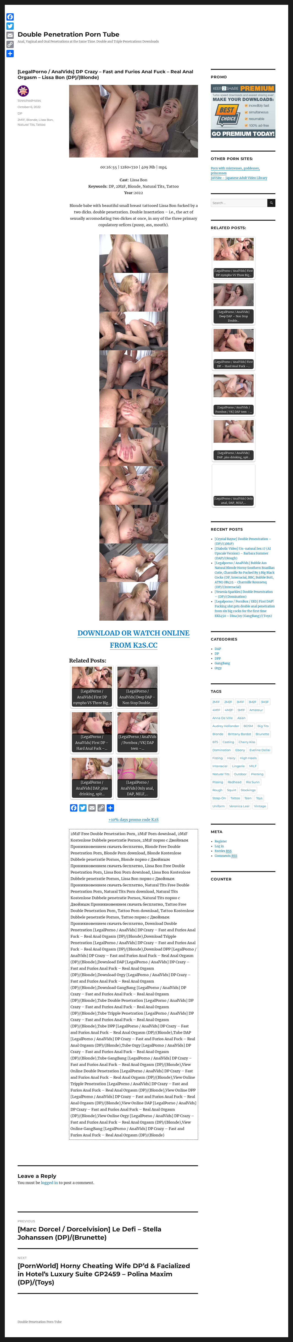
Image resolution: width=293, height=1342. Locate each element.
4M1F (216, 710)
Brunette (262, 734)
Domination (221, 750)
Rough (217, 790)
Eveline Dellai (260, 750)
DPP (218, 658)
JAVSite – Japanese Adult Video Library (239, 178)
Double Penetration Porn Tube (68, 34)
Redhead (234, 782)
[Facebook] (10, 17)
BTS (215, 742)
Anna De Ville (222, 718)
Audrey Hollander (225, 726)
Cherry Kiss (247, 742)
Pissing (217, 782)
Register (221, 841)
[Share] (10, 53)
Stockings (248, 790)
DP (20, 113)
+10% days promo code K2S (134, 819)
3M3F (265, 702)
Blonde (31, 120)
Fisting (217, 758)
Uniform (218, 806)
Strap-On (219, 798)
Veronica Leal (239, 806)
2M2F (228, 702)
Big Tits (263, 726)
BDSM (248, 726)
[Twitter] (10, 26)
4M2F (229, 710)
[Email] (10, 35)
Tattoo (40, 124)
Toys (259, 798)
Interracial (220, 766)
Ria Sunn (253, 782)
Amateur (256, 710)
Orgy (218, 668)
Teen (248, 798)
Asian (241, 718)
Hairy (231, 758)
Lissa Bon (46, 120)
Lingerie (238, 766)
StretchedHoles (29, 100)
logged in (49, 1182)
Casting (228, 742)
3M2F (252, 702)
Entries (223, 851)
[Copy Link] (10, 44)
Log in (219, 846)
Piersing (257, 774)
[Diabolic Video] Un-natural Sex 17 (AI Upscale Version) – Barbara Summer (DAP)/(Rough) (243, 553)
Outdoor (240, 774)
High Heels (248, 758)
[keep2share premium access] (243, 111)
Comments (226, 856)
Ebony (240, 750)
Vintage (260, 806)
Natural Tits (26, 124)
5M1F (241, 710)
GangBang (222, 663)
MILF (253, 766)
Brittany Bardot (239, 734)
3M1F (240, 702)
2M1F (21, 120)
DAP (218, 649)
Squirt (231, 790)
